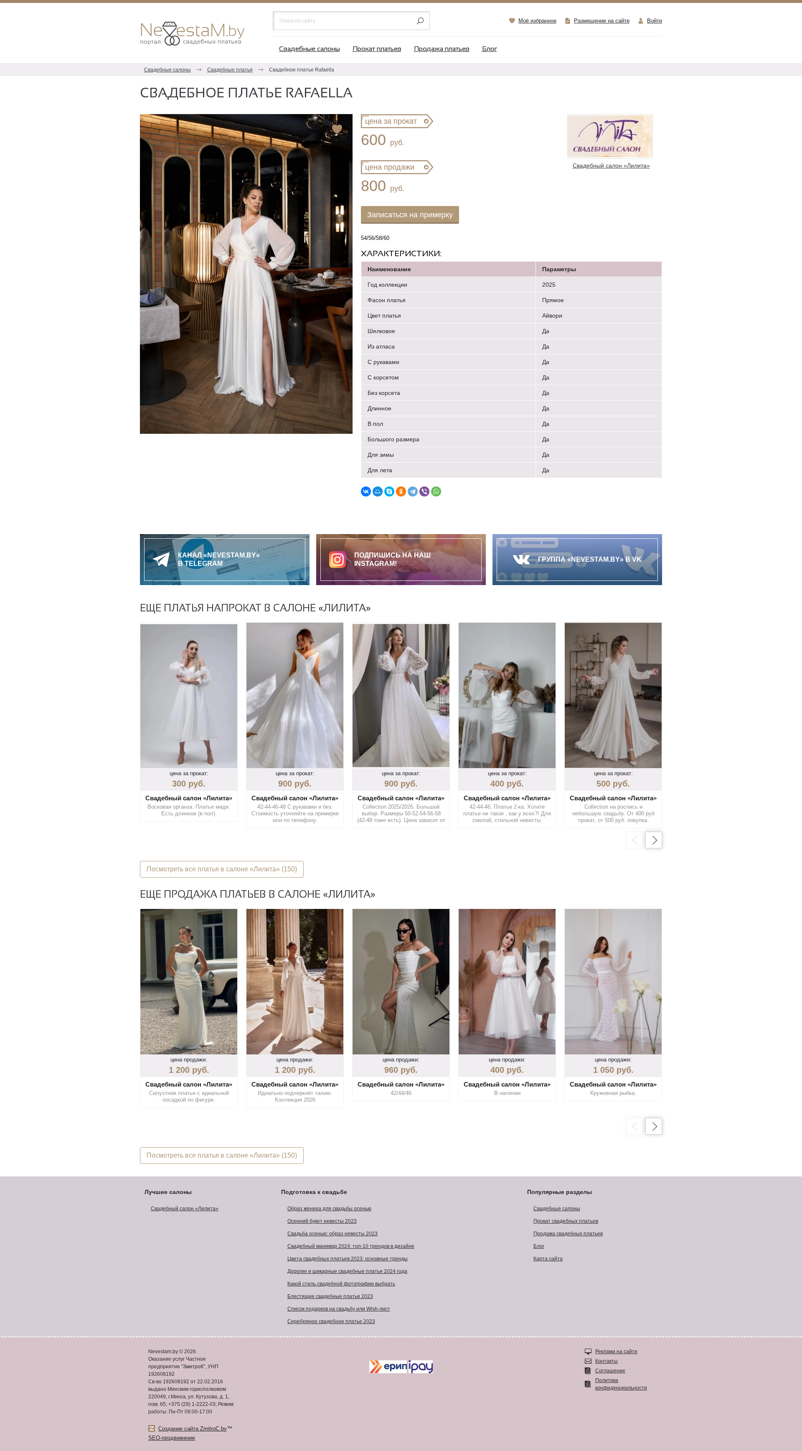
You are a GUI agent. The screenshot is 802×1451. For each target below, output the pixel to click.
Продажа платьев (442, 49)
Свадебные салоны (309, 49)
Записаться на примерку (410, 215)
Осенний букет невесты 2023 (322, 1221)
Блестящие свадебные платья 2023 (330, 1296)
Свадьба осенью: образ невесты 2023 (332, 1234)
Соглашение (610, 1371)
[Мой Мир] (378, 491)
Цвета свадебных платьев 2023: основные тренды (347, 1259)
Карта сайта (548, 1259)
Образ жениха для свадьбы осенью (329, 1209)
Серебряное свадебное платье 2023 (331, 1321)
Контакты (606, 1361)
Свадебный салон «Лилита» (184, 1209)
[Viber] (424, 491)
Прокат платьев (377, 49)
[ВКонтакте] (366, 491)
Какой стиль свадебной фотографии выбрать (341, 1284)
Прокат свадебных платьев (565, 1221)
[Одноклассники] (401, 491)
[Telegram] (413, 491)
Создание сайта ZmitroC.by (192, 1429)
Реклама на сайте (616, 1351)
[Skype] (389, 491)
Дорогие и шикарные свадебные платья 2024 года (347, 1271)
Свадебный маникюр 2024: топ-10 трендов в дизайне (350, 1246)
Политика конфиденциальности (621, 1384)
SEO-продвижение (171, 1438)
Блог (489, 49)
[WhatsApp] (436, 491)
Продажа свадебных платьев (568, 1234)
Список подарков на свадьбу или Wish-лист (338, 1309)
